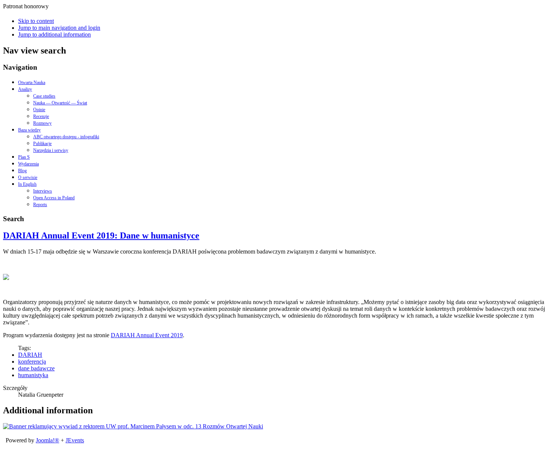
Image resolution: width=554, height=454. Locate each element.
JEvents (75, 440)
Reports (40, 204)
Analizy (25, 89)
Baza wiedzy (29, 130)
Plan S (24, 157)
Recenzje (41, 116)
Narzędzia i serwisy (50, 150)
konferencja (32, 361)
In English (27, 184)
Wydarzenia (28, 164)
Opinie (39, 109)
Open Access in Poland (54, 197)
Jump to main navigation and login (59, 27)
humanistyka (33, 375)
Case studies (44, 96)
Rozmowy (42, 123)
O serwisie (27, 177)
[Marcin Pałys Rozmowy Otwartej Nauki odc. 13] (133, 426)
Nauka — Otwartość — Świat (60, 102)
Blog (22, 170)
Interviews (42, 191)
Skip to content (36, 21)
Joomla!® (47, 440)
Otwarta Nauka (31, 82)
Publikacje (42, 143)
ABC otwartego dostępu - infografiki (66, 136)
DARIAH (30, 355)
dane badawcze (36, 368)
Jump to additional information (54, 34)
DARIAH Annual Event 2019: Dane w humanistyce (101, 235)
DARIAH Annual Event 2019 (147, 335)
